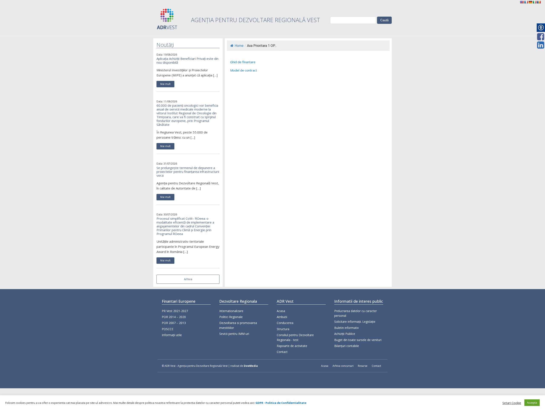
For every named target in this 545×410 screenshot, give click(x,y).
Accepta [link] (532, 402)
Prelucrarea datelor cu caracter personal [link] (355, 313)
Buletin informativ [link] (346, 328)
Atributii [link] (282, 317)
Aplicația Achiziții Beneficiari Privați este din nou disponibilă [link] (187, 60)
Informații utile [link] (172, 335)
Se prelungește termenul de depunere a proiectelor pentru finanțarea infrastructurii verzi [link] (187, 171)
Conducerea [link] (285, 323)
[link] (522, 2)
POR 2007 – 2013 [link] (174, 323)
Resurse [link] (362, 366)
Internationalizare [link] (231, 311)
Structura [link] (283, 329)
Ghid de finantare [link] (242, 62)
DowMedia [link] (251, 366)
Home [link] (239, 46)
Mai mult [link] (165, 84)
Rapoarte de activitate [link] (292, 346)
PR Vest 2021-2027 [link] (175, 311)
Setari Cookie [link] (511, 403)
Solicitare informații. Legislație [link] (354, 322)
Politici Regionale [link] (231, 317)
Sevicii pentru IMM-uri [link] (234, 334)
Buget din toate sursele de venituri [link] (358, 340)
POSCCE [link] (167, 329)
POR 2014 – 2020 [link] (174, 317)
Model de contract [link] (243, 70)
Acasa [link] (281, 311)
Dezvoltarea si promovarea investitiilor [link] (238, 325)
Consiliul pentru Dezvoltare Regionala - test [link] (295, 337)
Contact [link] (282, 352)
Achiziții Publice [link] (344, 334)
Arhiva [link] (188, 279)
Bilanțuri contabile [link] (346, 346)
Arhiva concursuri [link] (343, 366)
